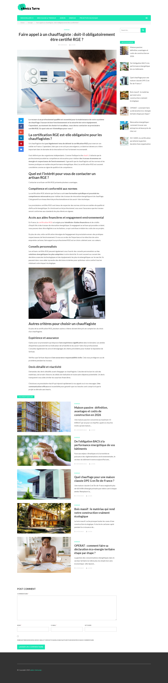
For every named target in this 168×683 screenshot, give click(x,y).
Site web (88, 625)
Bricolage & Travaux (46, 18)
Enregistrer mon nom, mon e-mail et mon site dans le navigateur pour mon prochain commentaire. (55, 640)
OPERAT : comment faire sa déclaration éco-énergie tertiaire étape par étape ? (94, 549)
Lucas (73, 45)
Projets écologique (89, 18)
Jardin (62, 18)
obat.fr (86, 155)
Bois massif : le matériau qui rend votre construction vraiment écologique (94, 512)
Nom (19, 625)
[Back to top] (161, 676)
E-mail (54, 625)
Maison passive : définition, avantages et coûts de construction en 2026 (91, 411)
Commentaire (23, 594)
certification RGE (45, 222)
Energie (72, 18)
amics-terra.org (35, 670)
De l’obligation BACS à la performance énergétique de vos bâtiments (94, 445)
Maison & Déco (27, 18)
